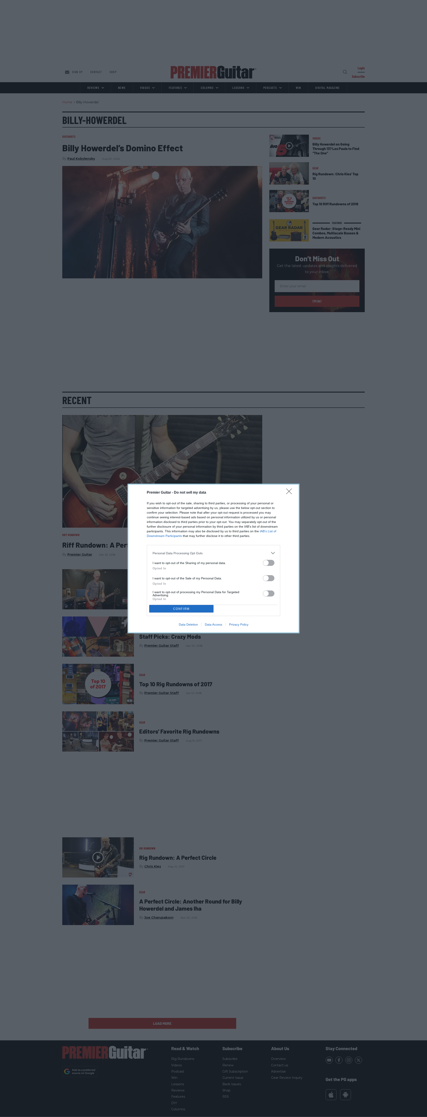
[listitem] (213, 553)
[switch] (268, 563)
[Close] (290, 493)
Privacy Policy (238, 624)
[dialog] (213, 558)
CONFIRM (181, 608)
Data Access (213, 624)
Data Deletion (188, 624)
